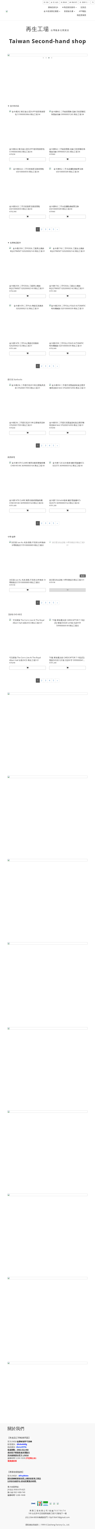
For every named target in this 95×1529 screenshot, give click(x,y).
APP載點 (82, 11)
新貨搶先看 (69, 11)
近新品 (83, 7)
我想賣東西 (81, 15)
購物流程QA (53, 7)
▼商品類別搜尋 (68, 7)
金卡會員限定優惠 (51, 11)
